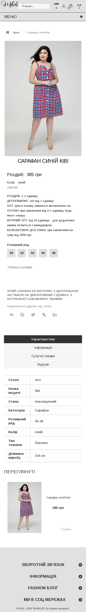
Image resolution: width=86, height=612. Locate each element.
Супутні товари (43, 356)
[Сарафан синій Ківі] (43, 98)
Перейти (66, 529)
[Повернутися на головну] (7, 32)
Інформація (43, 347)
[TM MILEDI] (10, 4)
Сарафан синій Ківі (58, 497)
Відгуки (43, 364)
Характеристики (43, 339)
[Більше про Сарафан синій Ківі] (24, 507)
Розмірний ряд (19, 244)
